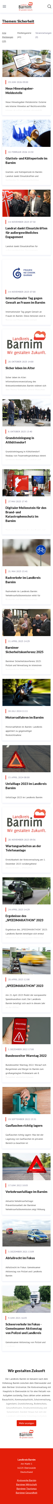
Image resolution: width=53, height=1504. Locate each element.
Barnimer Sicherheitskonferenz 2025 (24, 650)
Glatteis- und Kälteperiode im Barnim (26, 160)
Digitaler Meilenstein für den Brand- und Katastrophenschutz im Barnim (26, 514)
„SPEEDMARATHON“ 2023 (24, 986)
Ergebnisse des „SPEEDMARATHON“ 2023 (24, 918)
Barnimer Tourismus (26, 1488)
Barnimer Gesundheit (26, 1492)
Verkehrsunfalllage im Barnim (26, 1192)
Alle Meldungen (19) (7, 37)
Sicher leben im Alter (20, 368)
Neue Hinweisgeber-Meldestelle (20, 91)
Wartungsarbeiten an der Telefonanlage (23, 848)
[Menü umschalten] (4, 6)
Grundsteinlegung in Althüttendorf (20, 440)
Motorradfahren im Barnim (25, 717)
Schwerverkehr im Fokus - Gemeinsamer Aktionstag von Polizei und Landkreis (24, 1328)
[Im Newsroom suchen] (49, 6)
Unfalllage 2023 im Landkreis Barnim (26, 786)
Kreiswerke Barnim (26, 1480)
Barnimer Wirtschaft (26, 1484)
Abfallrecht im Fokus (20, 1258)
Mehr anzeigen (26, 1423)
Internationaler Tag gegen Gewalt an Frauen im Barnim (25, 300)
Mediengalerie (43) (24, 35)
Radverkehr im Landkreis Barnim (23, 580)
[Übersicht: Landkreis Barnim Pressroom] (25, 6)
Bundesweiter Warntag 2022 (26, 1055)
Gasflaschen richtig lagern (24, 1125)
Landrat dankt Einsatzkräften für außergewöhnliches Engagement (26, 232)
